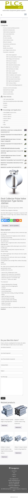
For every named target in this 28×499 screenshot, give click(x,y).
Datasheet (3, 309)
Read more (4, 425)
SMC (2, 216)
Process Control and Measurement (11, 28)
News (4, 124)
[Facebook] (5, 220)
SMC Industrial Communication (13, 65)
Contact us (14, 474)
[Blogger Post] (14, 220)
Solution (5, 107)
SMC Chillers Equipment (11, 73)
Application (5, 120)
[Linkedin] (8, 220)
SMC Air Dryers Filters (11, 83)
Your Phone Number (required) (8, 359)
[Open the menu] (25, 14)
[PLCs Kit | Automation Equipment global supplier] (14, 5)
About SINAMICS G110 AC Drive (9, 112)
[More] (20, 220)
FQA (4, 122)
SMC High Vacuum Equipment (13, 81)
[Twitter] (2, 220)
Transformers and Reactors (9, 44)
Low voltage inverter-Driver (9, 50)
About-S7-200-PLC (7, 118)
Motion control (6, 46)
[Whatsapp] (11, 220)
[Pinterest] (17, 220)
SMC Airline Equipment (11, 55)
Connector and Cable (8, 92)
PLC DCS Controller (7, 38)
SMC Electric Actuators (11, 61)
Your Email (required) (5, 353)
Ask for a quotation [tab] (14, 225)
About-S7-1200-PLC (7, 114)
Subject (2, 371)
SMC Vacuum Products (11, 63)
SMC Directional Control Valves (13, 79)
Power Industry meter (8, 40)
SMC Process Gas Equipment (13, 77)
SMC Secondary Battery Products (14, 57)
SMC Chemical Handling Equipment (14, 85)
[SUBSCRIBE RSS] (1, 15)
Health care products (8, 48)
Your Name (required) (6, 347)
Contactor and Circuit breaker (10, 88)
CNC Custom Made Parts (8, 34)
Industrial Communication (9, 30)
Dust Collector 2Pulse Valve (20, 214)
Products (5, 105)
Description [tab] (5, 225)
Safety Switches (7, 36)
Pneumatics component (8, 52)
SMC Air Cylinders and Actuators (13, 75)
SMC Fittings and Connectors (13, 59)
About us (14, 476)
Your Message (4, 376)
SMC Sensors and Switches (12, 67)
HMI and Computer (7, 42)
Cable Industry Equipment (9, 32)
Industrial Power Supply (8, 90)
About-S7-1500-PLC (7, 116)
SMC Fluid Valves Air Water (12, 69)
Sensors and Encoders (8, 94)
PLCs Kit (16, 497)
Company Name (4, 365)
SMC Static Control (10, 71)
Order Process (14, 471)
